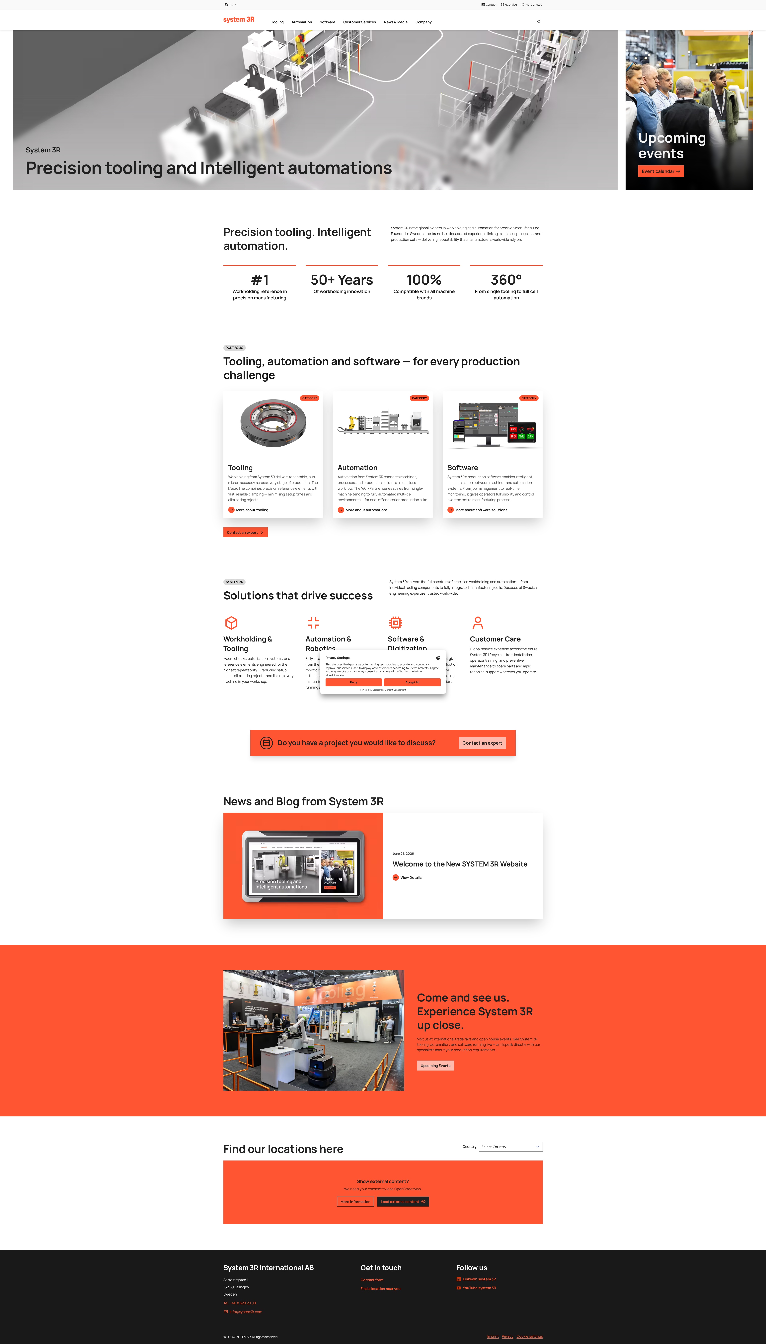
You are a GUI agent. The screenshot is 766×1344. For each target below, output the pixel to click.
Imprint (493, 1336)
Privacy (507, 1336)
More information (355, 1201)
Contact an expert (482, 743)
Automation (302, 22)
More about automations (367, 509)
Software (327, 22)
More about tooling (252, 509)
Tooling (277, 22)
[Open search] (539, 20)
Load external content (400, 1201)
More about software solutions (481, 509)
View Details (411, 877)
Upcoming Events (436, 1065)
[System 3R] (238, 20)
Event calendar (658, 171)
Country (470, 1146)
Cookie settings (530, 1336)
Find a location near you (381, 1288)
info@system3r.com (246, 1311)
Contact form (372, 1279)
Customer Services (359, 22)
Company (424, 22)
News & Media (396, 22)
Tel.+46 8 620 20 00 (239, 1303)
